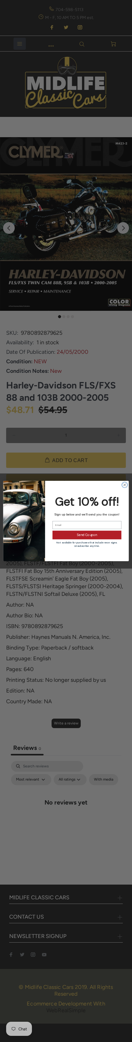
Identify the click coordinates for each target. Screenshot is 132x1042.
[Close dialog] (124, 485)
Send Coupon (87, 535)
